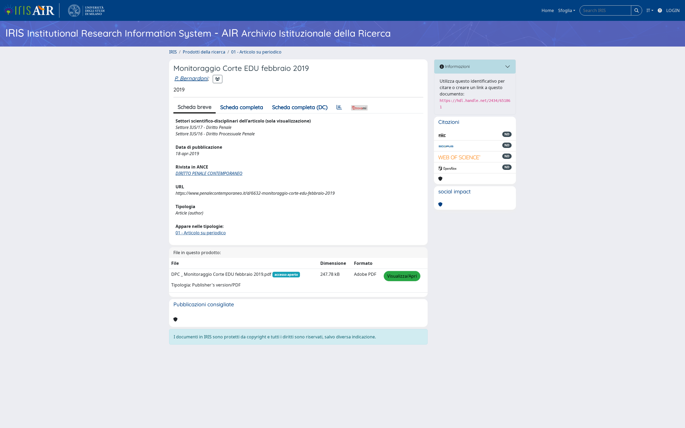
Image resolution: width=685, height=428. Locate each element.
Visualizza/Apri (402, 276)
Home (548, 10)
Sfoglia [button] (565, 10)
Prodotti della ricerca (204, 52)
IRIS (173, 52)
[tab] (339, 107)
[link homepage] (31, 10)
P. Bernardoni (191, 78)
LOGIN (673, 10)
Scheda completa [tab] (241, 107)
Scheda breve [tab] (194, 107)
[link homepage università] (86, 10)
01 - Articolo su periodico (256, 52)
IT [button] (648, 10)
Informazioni (457, 66)
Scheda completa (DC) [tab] (300, 107)
